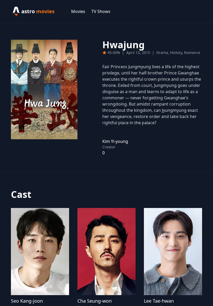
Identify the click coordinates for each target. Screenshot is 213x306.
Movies (78, 11)
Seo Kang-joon (27, 301)
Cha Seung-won (94, 301)
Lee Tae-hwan (159, 301)
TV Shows (100, 11)
